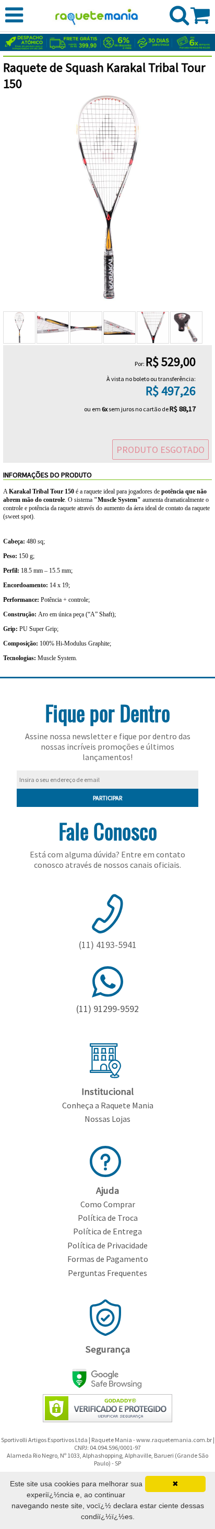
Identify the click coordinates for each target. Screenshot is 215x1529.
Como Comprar (107, 1204)
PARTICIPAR (107, 798)
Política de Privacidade (107, 1245)
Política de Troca (108, 1217)
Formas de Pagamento (107, 1259)
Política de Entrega (107, 1231)
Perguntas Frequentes (107, 1273)
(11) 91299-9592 (107, 1009)
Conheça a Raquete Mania (107, 1105)
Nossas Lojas (107, 1119)
